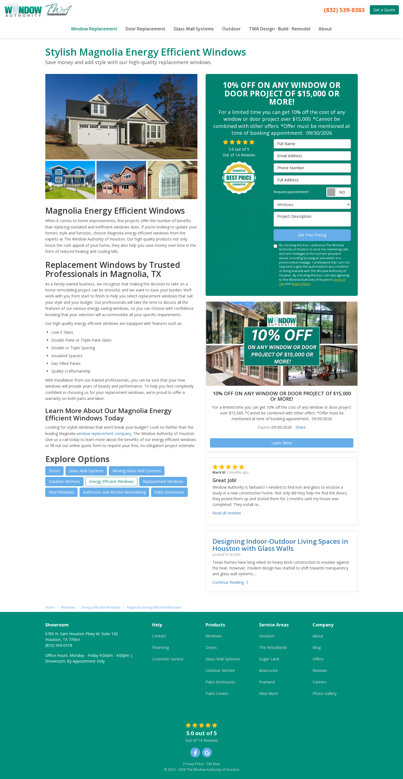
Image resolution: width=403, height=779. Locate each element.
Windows (214, 635)
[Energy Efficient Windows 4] (172, 180)
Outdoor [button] (231, 29)
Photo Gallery (325, 693)
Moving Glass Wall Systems (136, 470)
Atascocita (268, 670)
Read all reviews (226, 512)
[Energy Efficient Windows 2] (70, 180)
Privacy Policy (300, 284)
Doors (54, 470)
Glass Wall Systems (86, 470)
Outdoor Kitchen (220, 670)
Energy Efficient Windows (111, 481)
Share (301, 427)
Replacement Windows (163, 481)
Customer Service (167, 658)
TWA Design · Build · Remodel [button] (279, 29)
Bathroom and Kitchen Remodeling (114, 492)
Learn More (281, 442)
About (318, 635)
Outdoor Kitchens (64, 481)
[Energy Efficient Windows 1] (121, 116)
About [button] (325, 29)
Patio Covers (217, 693)
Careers (319, 682)
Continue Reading (228, 582)
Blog (317, 647)
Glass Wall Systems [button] (194, 29)
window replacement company (103, 433)
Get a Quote (384, 9)
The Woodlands (273, 647)
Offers (318, 658)
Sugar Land (269, 658)
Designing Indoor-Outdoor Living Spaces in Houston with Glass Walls (280, 545)
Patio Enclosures (169, 492)
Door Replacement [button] (145, 29)
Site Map (213, 763)
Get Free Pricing (312, 234)
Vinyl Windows (61, 492)
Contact (159, 635)
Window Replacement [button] (94, 29)
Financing (160, 647)
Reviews (320, 670)
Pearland (267, 682)
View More (268, 693)
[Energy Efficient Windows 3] (121, 180)
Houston (266, 635)
